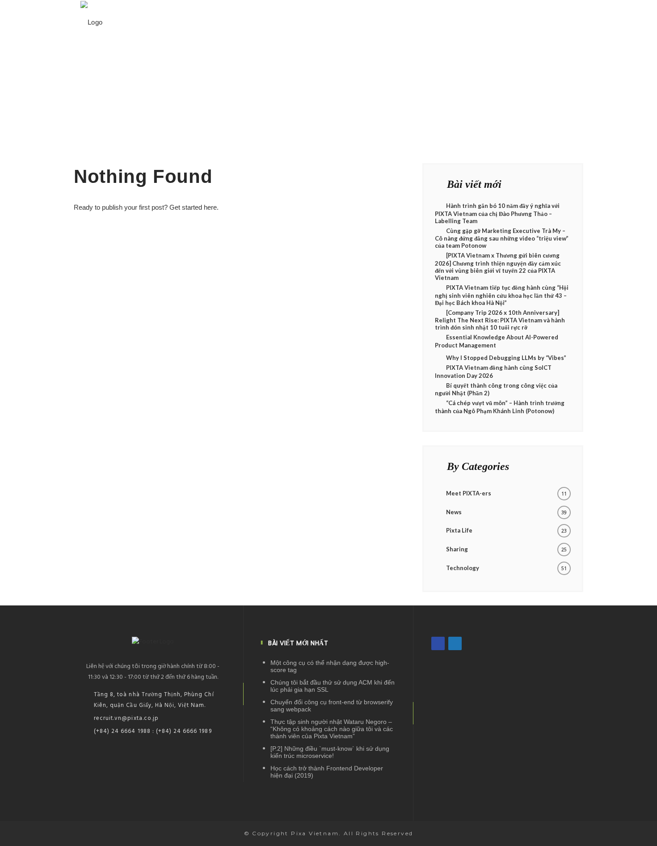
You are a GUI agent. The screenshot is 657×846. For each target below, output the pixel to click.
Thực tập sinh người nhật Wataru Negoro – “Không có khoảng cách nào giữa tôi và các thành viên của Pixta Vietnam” (331, 729)
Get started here (193, 207)
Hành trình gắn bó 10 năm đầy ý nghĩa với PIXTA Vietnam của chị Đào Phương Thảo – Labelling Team (497, 213)
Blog (493, 21)
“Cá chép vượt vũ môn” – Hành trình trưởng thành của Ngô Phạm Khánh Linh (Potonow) (499, 407)
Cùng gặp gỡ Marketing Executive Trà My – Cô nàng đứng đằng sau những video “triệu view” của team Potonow (502, 238)
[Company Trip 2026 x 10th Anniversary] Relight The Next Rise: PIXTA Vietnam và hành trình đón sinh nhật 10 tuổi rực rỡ (500, 320)
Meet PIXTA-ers (468, 493)
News (454, 512)
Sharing (457, 549)
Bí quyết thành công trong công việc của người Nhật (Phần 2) (496, 389)
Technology (462, 567)
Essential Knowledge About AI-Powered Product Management (496, 341)
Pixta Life (459, 530)
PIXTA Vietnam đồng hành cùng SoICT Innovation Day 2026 (493, 371)
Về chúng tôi (440, 21)
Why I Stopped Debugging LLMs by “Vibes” (506, 357)
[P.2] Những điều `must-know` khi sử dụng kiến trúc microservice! (329, 752)
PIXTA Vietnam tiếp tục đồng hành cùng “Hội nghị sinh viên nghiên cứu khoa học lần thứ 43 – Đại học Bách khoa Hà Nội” (502, 295)
